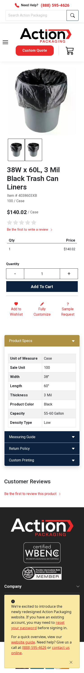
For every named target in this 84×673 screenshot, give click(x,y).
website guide (23, 642)
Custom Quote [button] (34, 50)
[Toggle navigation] (5, 42)
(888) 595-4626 (34, 647)
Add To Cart (42, 286)
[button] (5, 42)
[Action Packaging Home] (42, 530)
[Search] (73, 15)
